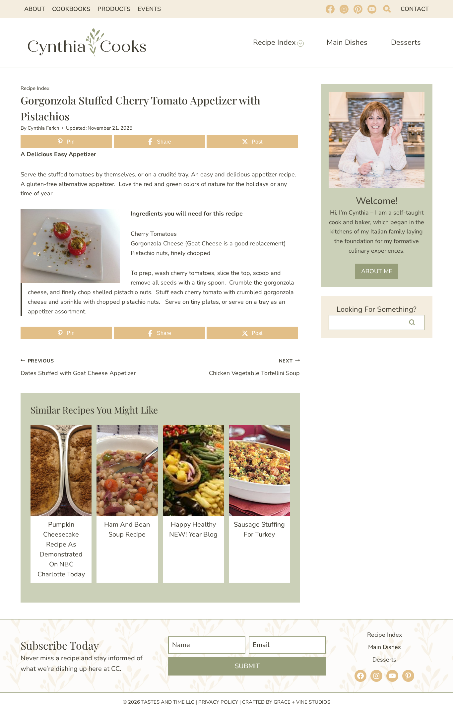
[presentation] (61, 470)
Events (149, 9)
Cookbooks (71, 9)
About (34, 9)
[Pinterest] (358, 9)
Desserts (406, 42)
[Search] (412, 322)
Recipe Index (35, 88)
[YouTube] (372, 9)
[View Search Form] (387, 9)
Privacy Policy (218, 702)
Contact (415, 9)
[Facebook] (330, 9)
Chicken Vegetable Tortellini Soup (254, 367)
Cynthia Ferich (43, 128)
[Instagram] (344, 9)
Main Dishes (347, 42)
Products (113, 9)
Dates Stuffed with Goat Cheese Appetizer (78, 367)
